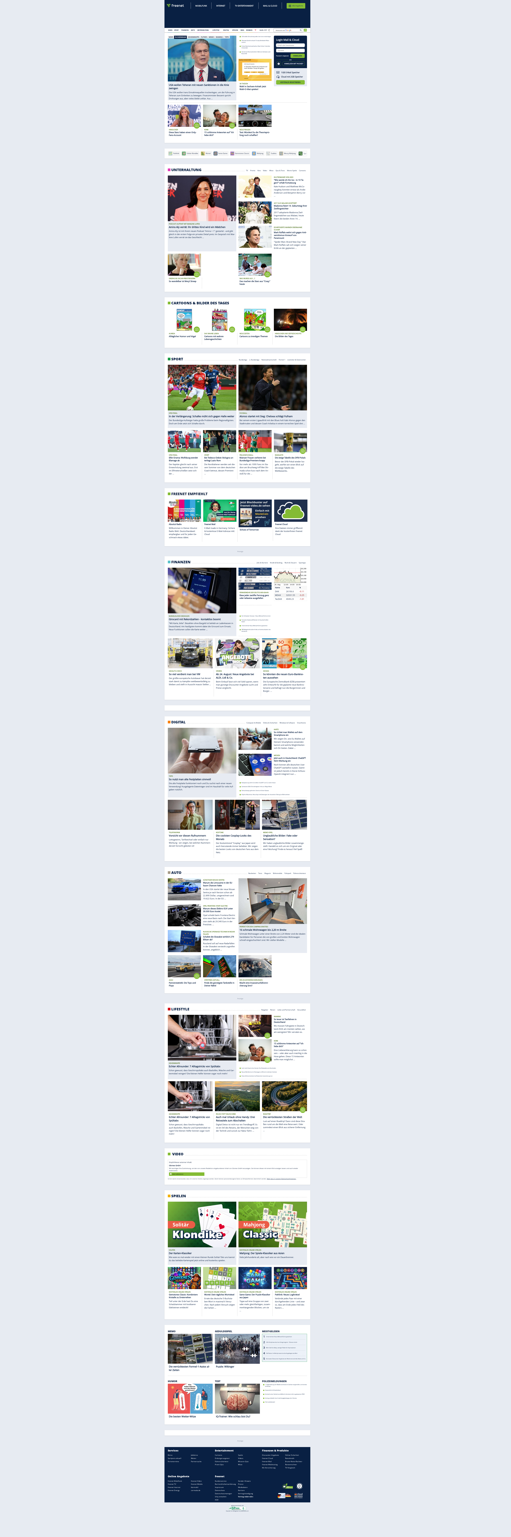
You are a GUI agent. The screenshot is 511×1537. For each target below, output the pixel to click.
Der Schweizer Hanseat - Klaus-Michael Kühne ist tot (256, 616)
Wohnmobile (277, 873)
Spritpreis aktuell (174, 1458)
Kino (259, 170)
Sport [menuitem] (176, 30)
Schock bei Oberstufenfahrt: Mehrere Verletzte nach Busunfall (256, 52)
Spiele (240, 1455)
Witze (271, 170)
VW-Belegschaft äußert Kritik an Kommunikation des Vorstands (256, 630)
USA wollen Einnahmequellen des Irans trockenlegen (256, 36)
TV (247, 170)
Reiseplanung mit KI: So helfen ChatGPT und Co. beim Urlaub (259, 783)
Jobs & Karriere (262, 562)
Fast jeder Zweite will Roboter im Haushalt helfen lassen (255, 621)
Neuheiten (252, 873)
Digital (178, 722)
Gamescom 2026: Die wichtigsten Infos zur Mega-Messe (257, 787)
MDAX (278, 595)
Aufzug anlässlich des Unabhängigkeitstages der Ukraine (281, 1398)
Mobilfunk (201, 5)
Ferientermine (173, 1461)
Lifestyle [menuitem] (216, 30)
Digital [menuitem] (226, 30)
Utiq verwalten (220, 1497)
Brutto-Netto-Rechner (293, 1461)
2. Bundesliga (254, 359)
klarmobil (194, 1487)
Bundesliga (243, 359)
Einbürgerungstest (222, 1458)
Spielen (178, 1196)
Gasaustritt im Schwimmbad (273, 1390)
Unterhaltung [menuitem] (203, 30)
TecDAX (278, 599)
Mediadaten (243, 1487)
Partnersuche (196, 1461)
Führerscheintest (299, 873)
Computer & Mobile (253, 723)
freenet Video (196, 1481)
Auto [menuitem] (193, 30)
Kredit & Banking (276, 562)
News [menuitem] (170, 30)
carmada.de (195, 1490)
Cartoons (302, 170)
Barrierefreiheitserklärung (225, 1484)
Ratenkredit (289, 1458)
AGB (216, 1500)
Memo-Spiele (292, 170)
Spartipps (302, 562)
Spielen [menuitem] (235, 30)
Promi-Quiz (219, 1465)
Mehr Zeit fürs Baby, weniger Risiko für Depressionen (281, 1348)
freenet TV (172, 1484)
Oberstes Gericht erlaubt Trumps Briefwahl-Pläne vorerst (255, 41)
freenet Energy (174, 1490)
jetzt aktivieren (177, 1174)
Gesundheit (301, 1010)
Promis (252, 170)
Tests (260, 873)
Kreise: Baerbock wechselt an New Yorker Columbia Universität (256, 47)
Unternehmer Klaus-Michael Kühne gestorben (254, 626)
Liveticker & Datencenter (297, 359)
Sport (177, 359)
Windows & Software (287, 723)
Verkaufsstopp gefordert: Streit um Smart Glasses (255, 790)
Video (265, 170)
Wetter (193, 1458)
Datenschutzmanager (223, 1494)
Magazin (267, 873)
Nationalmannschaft (269, 359)
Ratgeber (264, 1010)
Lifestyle (180, 1009)
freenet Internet (174, 1487)
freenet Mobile (197, 1484)
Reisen (272, 1010)
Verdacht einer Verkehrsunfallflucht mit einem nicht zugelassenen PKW (284, 1394)
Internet (220, 5)
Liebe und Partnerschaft (286, 1010)
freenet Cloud (267, 1458)
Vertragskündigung (245, 1494)
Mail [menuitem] (242, 30)
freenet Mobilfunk (175, 1481)
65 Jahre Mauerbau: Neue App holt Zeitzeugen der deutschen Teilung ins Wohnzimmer (266, 794)
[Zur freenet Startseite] (175, 5)
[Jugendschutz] (237, 1508)
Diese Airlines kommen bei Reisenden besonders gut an (257, 1076)
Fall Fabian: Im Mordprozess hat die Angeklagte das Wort (281, 1353)
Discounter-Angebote (270, 1455)
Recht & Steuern (291, 562)
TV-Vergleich (290, 1468)
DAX (277, 591)
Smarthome (301, 723)
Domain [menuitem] (249, 30)
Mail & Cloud (270, 5)
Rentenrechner (291, 1465)
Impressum (219, 1487)
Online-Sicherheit (292, 1455)
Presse (241, 1484)
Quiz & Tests (280, 170)
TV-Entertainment (244, 5)
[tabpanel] (202, 65)
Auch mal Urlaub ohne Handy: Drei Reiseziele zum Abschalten (259, 1068)
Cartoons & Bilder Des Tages (200, 303)
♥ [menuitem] (255, 30)
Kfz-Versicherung (269, 1468)
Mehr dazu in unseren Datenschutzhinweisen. (281, 1179)
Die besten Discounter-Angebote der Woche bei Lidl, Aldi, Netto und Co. (286, 1359)
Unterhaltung (186, 169)
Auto (176, 872)
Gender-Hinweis (244, 1481)
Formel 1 (282, 359)
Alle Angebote (297, 6)
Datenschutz (220, 1490)
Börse (170, 1455)
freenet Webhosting (270, 1465)
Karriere (241, 1490)
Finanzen (181, 562)
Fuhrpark (288, 873)
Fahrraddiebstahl (270, 1402)
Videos (240, 1458)
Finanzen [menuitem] (185, 30)
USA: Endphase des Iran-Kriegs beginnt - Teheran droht (281, 1342)
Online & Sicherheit (270, 723)
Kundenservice (220, 1481)
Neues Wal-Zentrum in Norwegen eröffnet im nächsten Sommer (259, 1072)
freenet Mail (267, 1461)
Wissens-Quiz (243, 1461)
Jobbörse (194, 1455)
